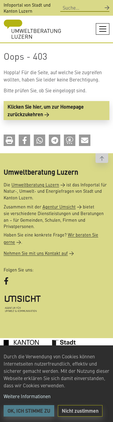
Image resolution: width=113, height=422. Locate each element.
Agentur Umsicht (59, 207)
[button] (9, 140)
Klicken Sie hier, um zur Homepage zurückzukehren (46, 110)
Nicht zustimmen (80, 410)
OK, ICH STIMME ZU (29, 410)
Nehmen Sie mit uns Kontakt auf (36, 253)
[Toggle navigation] (102, 29)
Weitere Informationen (27, 396)
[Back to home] (32, 29)
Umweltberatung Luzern (35, 185)
